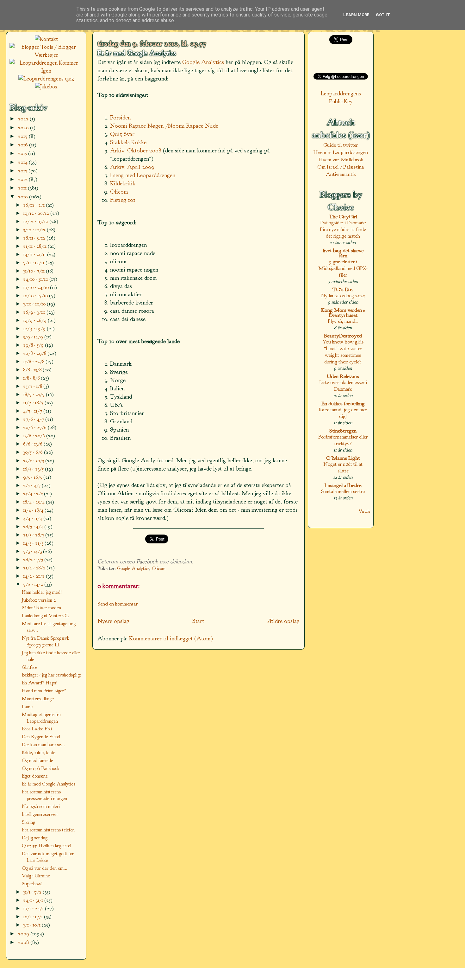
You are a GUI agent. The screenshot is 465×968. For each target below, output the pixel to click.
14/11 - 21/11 (35, 254)
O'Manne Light (343, 458)
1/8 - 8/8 (32, 378)
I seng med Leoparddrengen (142, 175)
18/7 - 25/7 (34, 394)
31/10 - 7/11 (34, 270)
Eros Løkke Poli (37, 729)
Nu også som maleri (41, 806)
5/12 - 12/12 (35, 229)
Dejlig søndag (34, 838)
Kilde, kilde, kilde (38, 752)
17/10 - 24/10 (36, 287)
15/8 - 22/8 (34, 361)
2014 (23, 162)
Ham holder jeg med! (42, 592)
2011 (23, 187)
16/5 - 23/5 (34, 468)
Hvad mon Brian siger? (44, 691)
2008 (24, 942)
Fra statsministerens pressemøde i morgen (44, 795)
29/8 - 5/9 (34, 345)
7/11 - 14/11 (34, 262)
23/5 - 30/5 (34, 460)
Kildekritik (122, 183)
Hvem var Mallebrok (341, 159)
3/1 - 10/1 (32, 924)
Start (198, 621)
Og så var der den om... (44, 868)
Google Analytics (203, 62)
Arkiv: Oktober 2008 (135, 150)
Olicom (119, 192)
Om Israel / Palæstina (340, 166)
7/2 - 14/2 (33, 584)
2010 (23, 196)
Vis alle (364, 511)
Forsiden (120, 117)
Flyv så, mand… (343, 321)
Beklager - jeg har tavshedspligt (51, 675)
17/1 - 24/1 (34, 908)
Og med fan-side (37, 760)
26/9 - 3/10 (34, 312)
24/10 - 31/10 (36, 279)
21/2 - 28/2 (34, 567)
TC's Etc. (342, 289)
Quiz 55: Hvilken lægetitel (46, 846)
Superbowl (32, 884)
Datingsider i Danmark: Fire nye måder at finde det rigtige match (343, 229)
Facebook (147, 561)
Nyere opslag (113, 621)
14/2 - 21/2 (34, 576)
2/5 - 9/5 (32, 485)
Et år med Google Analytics (136, 53)
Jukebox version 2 (39, 600)
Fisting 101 (122, 200)
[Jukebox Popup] (46, 86)
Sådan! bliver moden (41, 608)
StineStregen (342, 430)
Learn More (356, 14)
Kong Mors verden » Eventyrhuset (343, 312)
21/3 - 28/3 (34, 534)
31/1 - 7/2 (33, 891)
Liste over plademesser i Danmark (343, 385)
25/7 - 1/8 (33, 386)
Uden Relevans (343, 376)
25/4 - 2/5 (33, 493)
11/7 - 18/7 (34, 402)
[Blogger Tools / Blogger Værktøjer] (46, 55)
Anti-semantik (341, 174)
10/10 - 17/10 (36, 295)
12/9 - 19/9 (35, 328)
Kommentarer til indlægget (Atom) (171, 638)
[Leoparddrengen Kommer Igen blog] (46, 70)
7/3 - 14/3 (33, 551)
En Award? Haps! (40, 683)
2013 (23, 170)
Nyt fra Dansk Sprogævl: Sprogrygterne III (45, 641)
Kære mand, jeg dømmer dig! (343, 413)
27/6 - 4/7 (34, 419)
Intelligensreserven (40, 814)
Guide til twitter (340, 145)
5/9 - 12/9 (33, 336)
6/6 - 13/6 (33, 443)
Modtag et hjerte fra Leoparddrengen (41, 717)
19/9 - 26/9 (35, 320)
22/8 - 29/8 (35, 353)
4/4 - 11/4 (33, 518)
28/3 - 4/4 (33, 526)
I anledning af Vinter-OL (45, 615)
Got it (383, 14)
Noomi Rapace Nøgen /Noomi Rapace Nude (164, 126)
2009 (24, 933)
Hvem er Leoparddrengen (340, 152)
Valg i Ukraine (36, 876)
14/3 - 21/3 (34, 543)
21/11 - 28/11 (35, 246)
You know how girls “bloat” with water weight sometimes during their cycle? (343, 351)
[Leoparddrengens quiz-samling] (46, 78)
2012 (23, 179)
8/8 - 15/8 (33, 369)
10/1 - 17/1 (33, 916)
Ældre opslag (283, 621)
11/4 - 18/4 (34, 510)
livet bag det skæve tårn (343, 253)
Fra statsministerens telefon (48, 830)
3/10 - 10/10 (35, 303)
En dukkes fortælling (343, 403)
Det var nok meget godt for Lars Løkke (48, 856)
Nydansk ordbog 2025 (343, 295)
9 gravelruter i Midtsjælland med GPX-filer (343, 268)
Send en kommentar (117, 603)
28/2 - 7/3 (33, 559)
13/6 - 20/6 (34, 435)
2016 (23, 144)
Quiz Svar (122, 134)
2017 (23, 136)
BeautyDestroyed (343, 335)
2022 (24, 118)
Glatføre (29, 667)
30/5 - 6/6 (33, 452)
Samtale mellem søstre (343, 491)
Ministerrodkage (38, 699)
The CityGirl (343, 216)
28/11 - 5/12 (34, 237)
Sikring (28, 822)
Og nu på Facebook (40, 768)
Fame (27, 706)
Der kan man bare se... (43, 744)
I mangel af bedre (343, 485)
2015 (23, 153)
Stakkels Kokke (128, 142)
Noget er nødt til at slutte (343, 467)
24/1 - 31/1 (33, 900)
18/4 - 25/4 (34, 501)
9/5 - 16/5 (33, 477)
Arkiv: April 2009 (132, 167)
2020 (24, 127)
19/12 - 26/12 (36, 213)
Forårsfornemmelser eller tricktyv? (343, 440)
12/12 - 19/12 (36, 221)
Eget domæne (35, 776)
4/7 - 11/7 (33, 410)
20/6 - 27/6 (35, 427)
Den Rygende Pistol (41, 737)
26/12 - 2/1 (34, 205)
